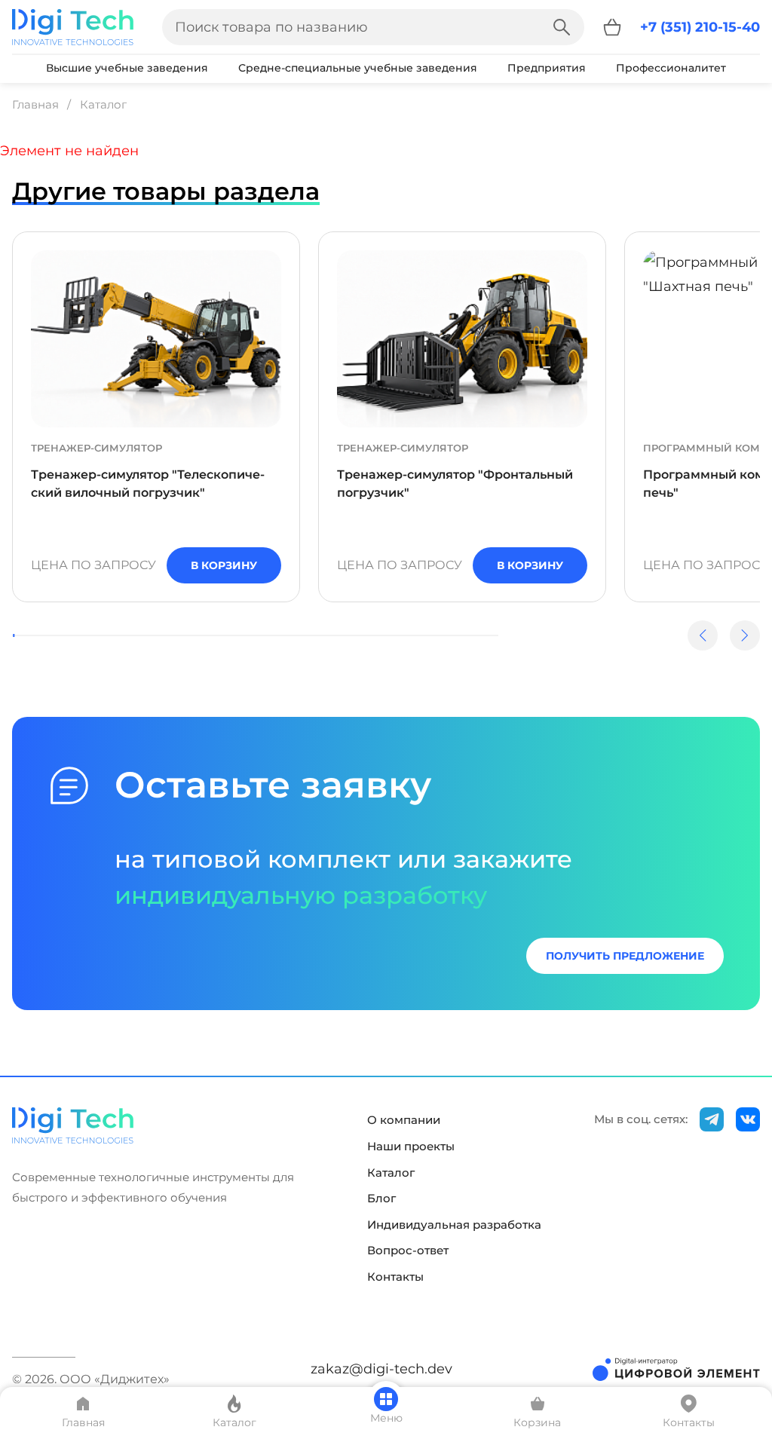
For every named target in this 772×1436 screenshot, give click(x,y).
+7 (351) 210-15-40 (700, 27)
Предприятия (546, 68)
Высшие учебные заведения (127, 68)
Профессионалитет (671, 68)
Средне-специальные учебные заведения (357, 68)
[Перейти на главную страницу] (72, 27)
